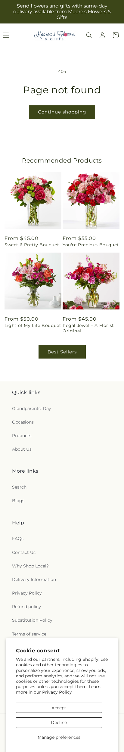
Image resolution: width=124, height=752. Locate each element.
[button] (89, 35)
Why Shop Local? (30, 566)
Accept (58, 707)
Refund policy (26, 606)
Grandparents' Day (31, 408)
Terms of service (29, 634)
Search (19, 487)
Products (21, 435)
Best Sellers (62, 352)
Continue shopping (62, 112)
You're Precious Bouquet (91, 244)
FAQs (17, 538)
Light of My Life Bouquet (33, 325)
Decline (59, 722)
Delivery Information (34, 579)
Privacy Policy (57, 692)
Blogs (18, 500)
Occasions (23, 422)
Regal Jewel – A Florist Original (88, 328)
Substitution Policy (32, 620)
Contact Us (24, 552)
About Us (22, 449)
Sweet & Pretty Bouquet (32, 244)
